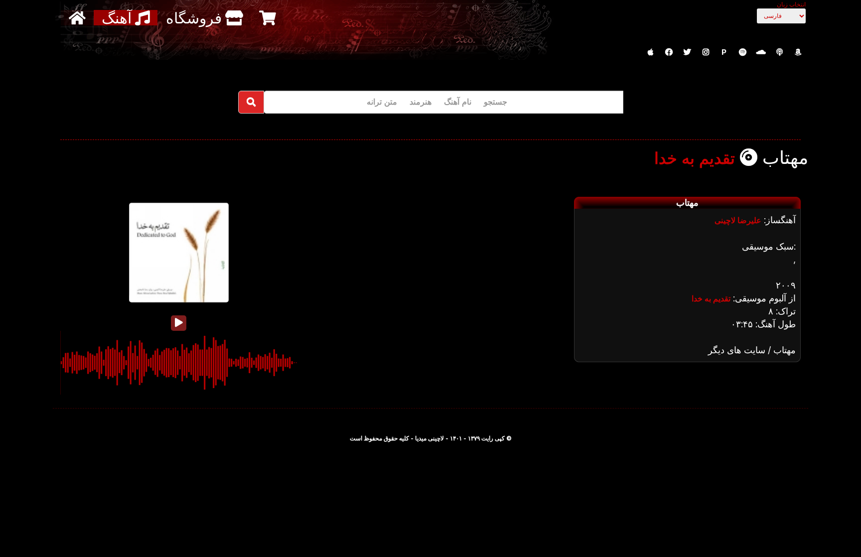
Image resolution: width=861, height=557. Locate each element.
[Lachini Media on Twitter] (687, 52)
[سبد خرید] (269, 17)
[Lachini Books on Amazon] (797, 52)
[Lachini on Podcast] (779, 52)
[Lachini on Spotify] (742, 52)
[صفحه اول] (78, 17)
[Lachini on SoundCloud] (760, 52)
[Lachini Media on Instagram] (705, 52)
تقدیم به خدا (694, 158)
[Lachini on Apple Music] (650, 52)
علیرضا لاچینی (738, 220)
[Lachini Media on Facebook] (668, 52)
